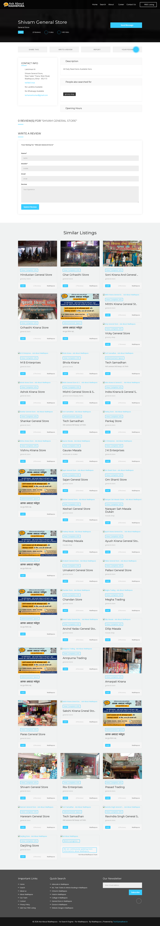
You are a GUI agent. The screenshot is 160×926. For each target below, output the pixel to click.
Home (94, 4)
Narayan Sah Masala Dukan (118, 510)
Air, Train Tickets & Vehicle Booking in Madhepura (69, 888)
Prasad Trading (115, 787)
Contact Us (131, 4)
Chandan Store (72, 599)
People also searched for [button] (78, 82)
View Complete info (29, 270)
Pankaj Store (113, 421)
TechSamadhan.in (120, 921)
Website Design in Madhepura (62, 908)
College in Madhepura (59, 898)
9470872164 (30, 83)
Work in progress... (71, 841)
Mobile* (24, 164)
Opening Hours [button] (73, 108)
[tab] (101, 61)
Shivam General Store (34, 787)
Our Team (23, 898)
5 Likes (51, 32)
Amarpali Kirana (115, 681)
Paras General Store (32, 734)
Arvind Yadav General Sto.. (79, 628)
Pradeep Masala (73, 541)
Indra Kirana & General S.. (121, 391)
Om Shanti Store (116, 479)
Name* (24, 153)
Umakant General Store (78, 570)
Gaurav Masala (72, 450)
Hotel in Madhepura (59, 894)
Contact (23, 901)
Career (121, 4)
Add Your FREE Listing (28, 908)
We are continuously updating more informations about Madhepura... (78, 850)
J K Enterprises (114, 450)
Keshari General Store (76, 508)
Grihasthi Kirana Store (34, 327)
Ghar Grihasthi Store (76, 274)
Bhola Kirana (71, 362)
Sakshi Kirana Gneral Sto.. (79, 710)
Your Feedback (128, 49)
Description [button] (71, 61)
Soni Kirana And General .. (121, 274)
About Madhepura (26, 894)
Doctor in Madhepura (59, 904)
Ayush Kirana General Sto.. (122, 541)
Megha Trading (115, 599)
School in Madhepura (59, 891)
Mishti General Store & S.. (79, 391)
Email (23, 174)
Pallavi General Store (118, 570)
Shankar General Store (34, 421)
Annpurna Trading (75, 658)
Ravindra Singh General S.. (122, 816)
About (111, 4)
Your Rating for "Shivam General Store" (37, 145)
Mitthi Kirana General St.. (121, 304)
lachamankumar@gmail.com (36, 95)
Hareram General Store (35, 816)
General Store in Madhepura (62, 901)
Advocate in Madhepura (60, 884)
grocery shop (69, 94)
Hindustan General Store (36, 274)
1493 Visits (65, 32)
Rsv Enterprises (73, 787)
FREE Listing (149, 4)
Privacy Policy (25, 904)
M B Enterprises (30, 362)
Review (24, 184)
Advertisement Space (72, 323)
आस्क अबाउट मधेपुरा (72, 327)
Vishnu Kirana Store (33, 450)
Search (103, 4)
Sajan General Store (75, 479)
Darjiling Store (29, 845)
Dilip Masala (113, 628)
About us (23, 891)
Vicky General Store (117, 333)
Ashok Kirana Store (32, 391)
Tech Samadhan (115, 362)
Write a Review (65, 49)
